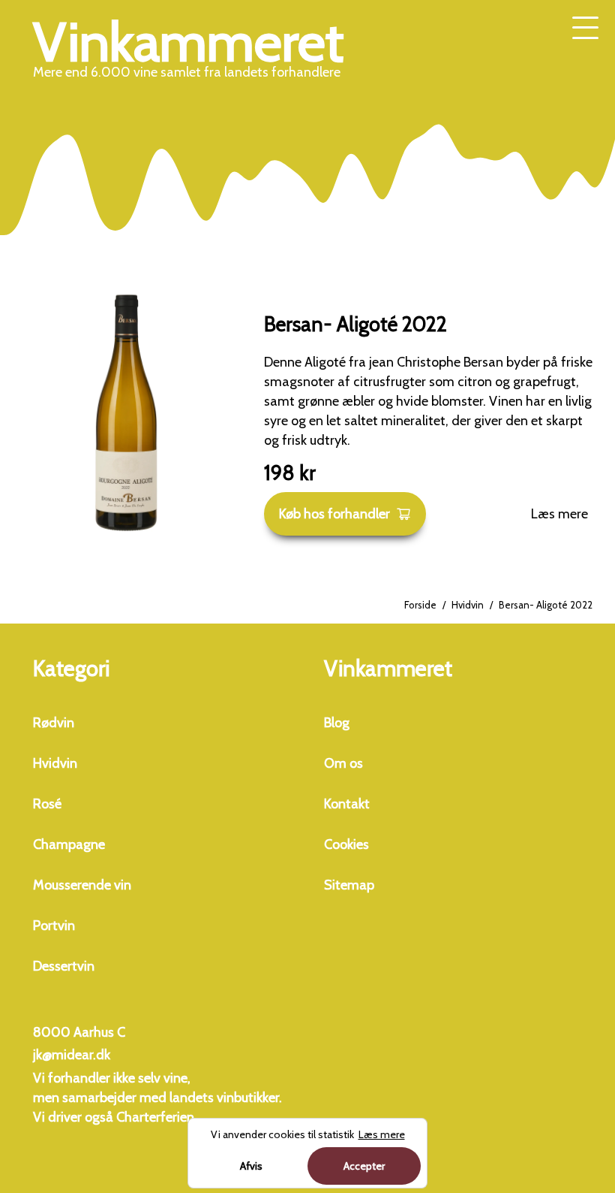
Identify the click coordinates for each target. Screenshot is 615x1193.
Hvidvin (468, 605)
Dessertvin (63, 966)
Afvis (251, 1166)
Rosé (47, 804)
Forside (420, 605)
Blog (337, 722)
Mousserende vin (82, 885)
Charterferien (155, 1117)
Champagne (69, 844)
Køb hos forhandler (334, 514)
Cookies (346, 844)
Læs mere (559, 514)
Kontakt (347, 804)
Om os (343, 763)
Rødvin (53, 722)
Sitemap (349, 885)
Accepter (364, 1166)
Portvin (54, 925)
